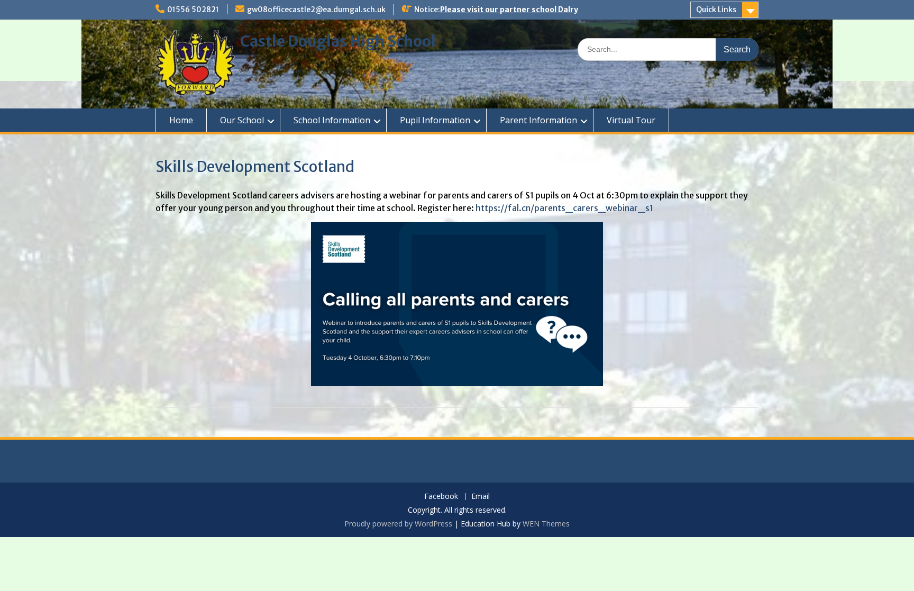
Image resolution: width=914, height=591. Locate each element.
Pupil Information (435, 120)
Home (181, 120)
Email (480, 496)
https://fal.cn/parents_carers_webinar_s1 (564, 208)
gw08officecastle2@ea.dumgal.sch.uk (316, 9)
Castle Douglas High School (338, 41)
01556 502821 (193, 9)
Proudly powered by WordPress (398, 524)
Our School (242, 120)
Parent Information (538, 120)
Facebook (441, 496)
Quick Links (716, 9)
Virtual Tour (631, 120)
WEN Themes (546, 524)
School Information (332, 120)
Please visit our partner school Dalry (509, 9)
